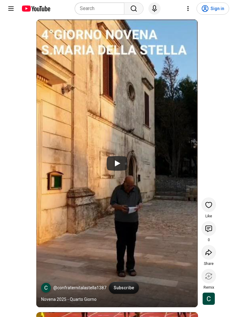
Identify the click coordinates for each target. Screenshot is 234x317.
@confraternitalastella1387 (79, 287)
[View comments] (208, 228)
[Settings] (188, 8)
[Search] (134, 8)
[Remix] (208, 276)
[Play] (117, 163)
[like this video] (208, 205)
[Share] (208, 252)
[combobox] (101, 8)
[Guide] (11, 8)
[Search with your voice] (154, 8)
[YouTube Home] (36, 8)
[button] (46, 288)
